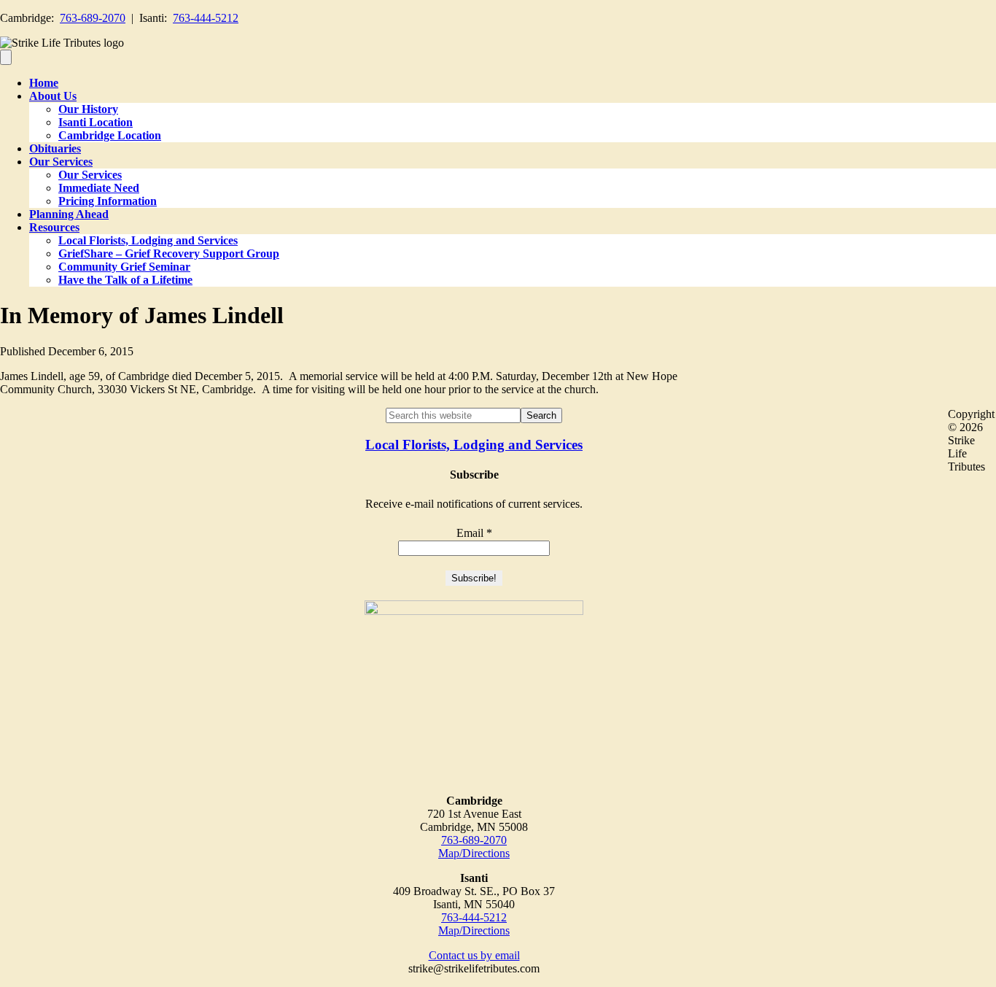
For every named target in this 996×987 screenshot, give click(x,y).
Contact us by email (474, 955)
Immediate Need (98, 188)
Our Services (61, 161)
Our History (88, 109)
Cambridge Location (109, 135)
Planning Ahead (69, 214)
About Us (53, 96)
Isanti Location (95, 122)
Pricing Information (107, 201)
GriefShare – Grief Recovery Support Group (168, 253)
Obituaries (55, 148)
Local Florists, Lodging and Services (148, 240)
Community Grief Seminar (124, 266)
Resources (54, 227)
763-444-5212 (205, 18)
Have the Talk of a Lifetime (125, 280)
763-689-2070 (92, 18)
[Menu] (6, 57)
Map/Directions (474, 853)
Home (43, 83)
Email (474, 533)
